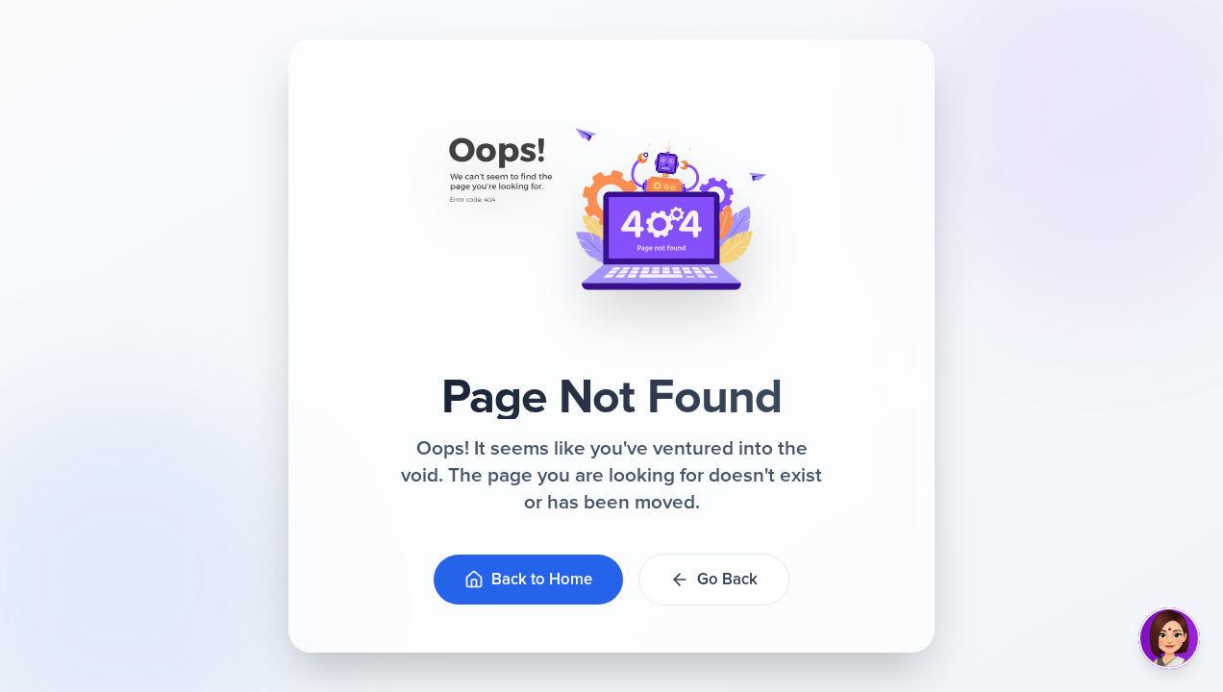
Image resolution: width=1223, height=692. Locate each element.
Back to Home (541, 579)
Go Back (727, 579)
